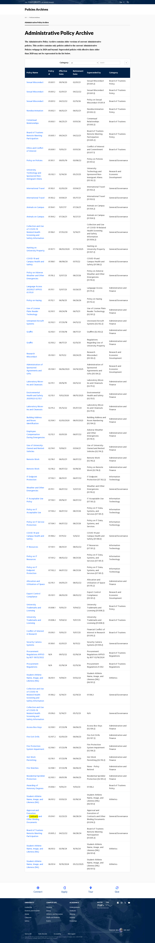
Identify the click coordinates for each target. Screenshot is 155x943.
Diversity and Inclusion (32, 911)
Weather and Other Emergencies (35, 489)
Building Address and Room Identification (34, 420)
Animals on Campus (35, 207)
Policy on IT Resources (32, 558)
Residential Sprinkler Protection (36, 777)
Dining (48, 911)
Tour (90, 892)
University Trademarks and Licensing (34, 607)
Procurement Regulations (32, 665)
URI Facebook (118, 903)
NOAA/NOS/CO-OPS (104, 908)
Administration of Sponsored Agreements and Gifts (35, 369)
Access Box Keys (34, 727)
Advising (72, 914)
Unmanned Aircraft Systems (35, 322)
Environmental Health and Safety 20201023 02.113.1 (35, 395)
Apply (64, 892)
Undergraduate (75, 907)
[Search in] (126, 63)
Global (27, 914)
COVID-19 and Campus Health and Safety (35, 261)
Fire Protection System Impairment (35, 748)
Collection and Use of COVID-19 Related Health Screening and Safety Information (35, 232)
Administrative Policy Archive (37, 22)
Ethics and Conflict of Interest (35, 149)
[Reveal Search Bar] (127, 2)
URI (26, 17)
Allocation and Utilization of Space (36, 583)
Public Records (42, 934)
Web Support (71, 934)
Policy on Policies (34, 160)
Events (48, 921)
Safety (27, 921)
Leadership (28, 907)
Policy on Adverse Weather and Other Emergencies (35, 275)
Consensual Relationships (33, 122)
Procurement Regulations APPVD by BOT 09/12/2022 (35, 654)
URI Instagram (122, 903)
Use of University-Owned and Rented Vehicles (35, 448)
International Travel (35, 188)
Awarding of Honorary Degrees (35, 787)
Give (117, 892)
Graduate (73, 911)
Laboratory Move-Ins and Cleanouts (35, 383)
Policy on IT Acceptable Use (34, 511)
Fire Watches (32, 768)
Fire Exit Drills (33, 737)
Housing (49, 907)
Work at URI (28, 934)
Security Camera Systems (34, 643)
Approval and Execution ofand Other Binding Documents (34, 816)
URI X (125, 903)
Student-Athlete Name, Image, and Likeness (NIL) (35, 678)
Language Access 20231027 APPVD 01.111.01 (34, 289)
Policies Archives (36, 9)
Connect (38, 892)
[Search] (122, 63)
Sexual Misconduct (35, 82)
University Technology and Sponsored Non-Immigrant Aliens (34, 174)
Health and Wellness (53, 917)
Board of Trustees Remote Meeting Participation (35, 135)
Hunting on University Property (35, 249)
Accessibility (57, 934)
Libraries (72, 917)
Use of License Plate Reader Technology (33, 311)
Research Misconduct (32, 355)
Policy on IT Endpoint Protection (32, 570)
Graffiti (30, 332)
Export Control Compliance (33, 595)
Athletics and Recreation (54, 914)
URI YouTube (129, 903)
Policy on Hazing (34, 300)
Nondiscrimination (35, 111)
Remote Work (33, 459)
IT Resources (32, 547)
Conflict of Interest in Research (35, 633)
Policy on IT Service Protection (35, 523)
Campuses (28, 917)
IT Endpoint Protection (32, 478)
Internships (73, 921)
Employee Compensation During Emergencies (36, 434)
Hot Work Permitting (31, 759)
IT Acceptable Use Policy (35, 500)
